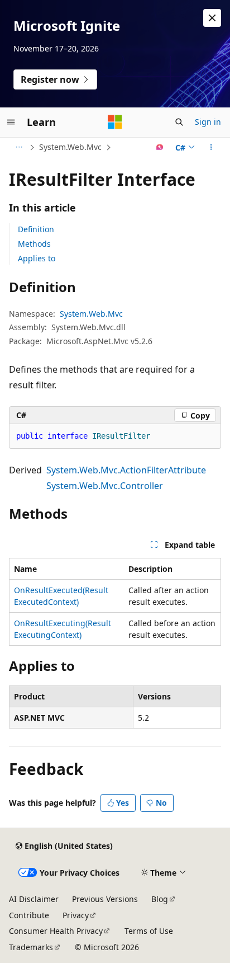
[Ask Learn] (160, 147)
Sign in (208, 121)
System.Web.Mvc (70, 147)
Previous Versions (105, 899)
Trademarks (31, 947)
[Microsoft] (115, 122)
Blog (159, 899)
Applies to (36, 258)
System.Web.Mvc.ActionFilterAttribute (126, 470)
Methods (34, 243)
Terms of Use (148, 931)
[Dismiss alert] (212, 18)
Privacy (76, 915)
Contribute (29, 915)
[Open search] (179, 122)
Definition (36, 229)
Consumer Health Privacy (56, 931)
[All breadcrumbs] (18, 147)
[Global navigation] (11, 122)
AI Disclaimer (34, 899)
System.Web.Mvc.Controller (104, 486)
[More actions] (211, 147)
